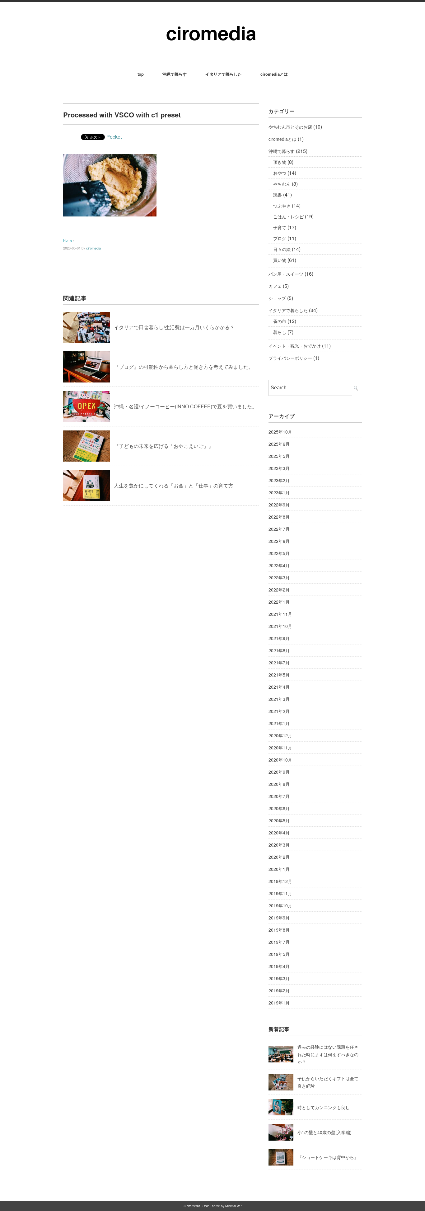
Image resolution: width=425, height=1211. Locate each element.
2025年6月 (279, 444)
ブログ (279, 238)
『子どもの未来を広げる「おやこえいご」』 (163, 445)
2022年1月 (279, 602)
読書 (277, 195)
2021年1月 (279, 723)
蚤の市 (279, 321)
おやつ (279, 173)
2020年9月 (279, 772)
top (141, 74)
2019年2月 (279, 990)
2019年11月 (280, 893)
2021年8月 (279, 650)
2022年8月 (279, 517)
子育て (279, 227)
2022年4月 (279, 565)
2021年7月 (279, 662)
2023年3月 (279, 468)
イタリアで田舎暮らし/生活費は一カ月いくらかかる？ (174, 327)
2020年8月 (279, 784)
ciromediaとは (274, 74)
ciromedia (93, 247)
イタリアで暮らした (223, 74)
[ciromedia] (213, 19)
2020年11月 (280, 747)
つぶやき (282, 205)
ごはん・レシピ (288, 216)
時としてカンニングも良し (323, 1107)
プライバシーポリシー (290, 358)
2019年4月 (279, 966)
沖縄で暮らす (174, 74)
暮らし (279, 332)
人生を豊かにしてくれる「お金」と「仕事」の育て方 (173, 485)
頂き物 (279, 162)
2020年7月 (279, 796)
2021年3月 (279, 699)
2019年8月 (279, 930)
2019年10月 (280, 905)
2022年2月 (279, 590)
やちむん (282, 184)
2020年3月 (279, 845)
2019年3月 (279, 978)
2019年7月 (279, 942)
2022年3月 (279, 577)
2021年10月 (280, 626)
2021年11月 (280, 614)
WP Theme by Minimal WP (223, 1206)
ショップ (277, 298)
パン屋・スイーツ (286, 274)
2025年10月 (280, 432)
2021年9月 (279, 638)
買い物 (279, 260)
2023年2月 (279, 480)
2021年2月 (279, 711)
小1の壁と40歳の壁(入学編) (324, 1132)
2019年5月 (279, 954)
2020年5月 (279, 820)
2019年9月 (279, 917)
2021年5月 (279, 675)
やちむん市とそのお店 (290, 127)
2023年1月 (279, 492)
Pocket (114, 136)
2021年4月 (279, 687)
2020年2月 (279, 857)
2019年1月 (279, 1003)
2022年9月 (279, 504)
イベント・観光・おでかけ (295, 346)
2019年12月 (280, 881)
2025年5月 (279, 456)
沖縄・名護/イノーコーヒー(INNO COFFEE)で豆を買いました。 (185, 406)
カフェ (275, 286)
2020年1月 (279, 869)
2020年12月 (280, 735)
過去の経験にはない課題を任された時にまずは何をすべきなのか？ (327, 1054)
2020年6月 (279, 808)
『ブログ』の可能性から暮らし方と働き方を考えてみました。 (183, 366)
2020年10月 (280, 760)
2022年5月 (279, 553)
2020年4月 (279, 832)
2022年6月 (279, 541)
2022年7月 (279, 529)
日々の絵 (282, 249)
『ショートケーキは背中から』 (327, 1157)
